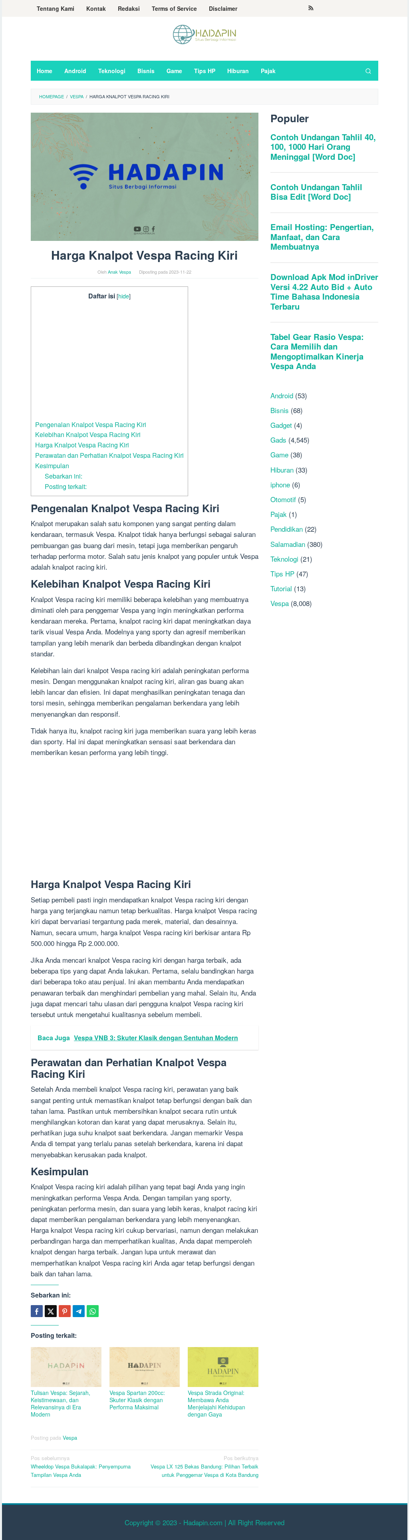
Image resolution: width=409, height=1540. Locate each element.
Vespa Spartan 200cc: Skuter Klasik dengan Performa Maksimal (137, 1400)
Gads (278, 440)
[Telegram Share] (79, 1311)
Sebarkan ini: (63, 476)
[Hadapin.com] (204, 34)
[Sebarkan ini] (37, 1311)
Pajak (278, 514)
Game (279, 454)
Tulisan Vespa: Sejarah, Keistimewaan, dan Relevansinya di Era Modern (60, 1403)
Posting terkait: (66, 486)
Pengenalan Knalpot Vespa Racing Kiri (90, 424)
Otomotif (283, 499)
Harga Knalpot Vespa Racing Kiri (82, 444)
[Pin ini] (65, 1311)
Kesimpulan (52, 465)
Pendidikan (286, 529)
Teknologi (284, 559)
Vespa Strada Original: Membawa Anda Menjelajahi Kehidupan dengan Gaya (216, 1403)
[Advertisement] (109, 360)
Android (281, 395)
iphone (280, 484)
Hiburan (282, 470)
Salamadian (287, 544)
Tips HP (282, 573)
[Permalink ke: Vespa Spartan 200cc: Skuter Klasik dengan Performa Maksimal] (144, 1367)
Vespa (70, 1437)
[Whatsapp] (93, 1311)
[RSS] (311, 8)
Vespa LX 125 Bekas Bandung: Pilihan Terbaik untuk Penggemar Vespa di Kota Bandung (204, 1466)
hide (123, 296)
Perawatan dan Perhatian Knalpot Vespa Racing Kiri (109, 455)
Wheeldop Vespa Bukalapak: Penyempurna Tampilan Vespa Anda (81, 1466)
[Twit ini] (51, 1311)
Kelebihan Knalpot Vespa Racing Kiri (88, 434)
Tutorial (281, 588)
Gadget (281, 425)
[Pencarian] (368, 71)
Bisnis (279, 410)
